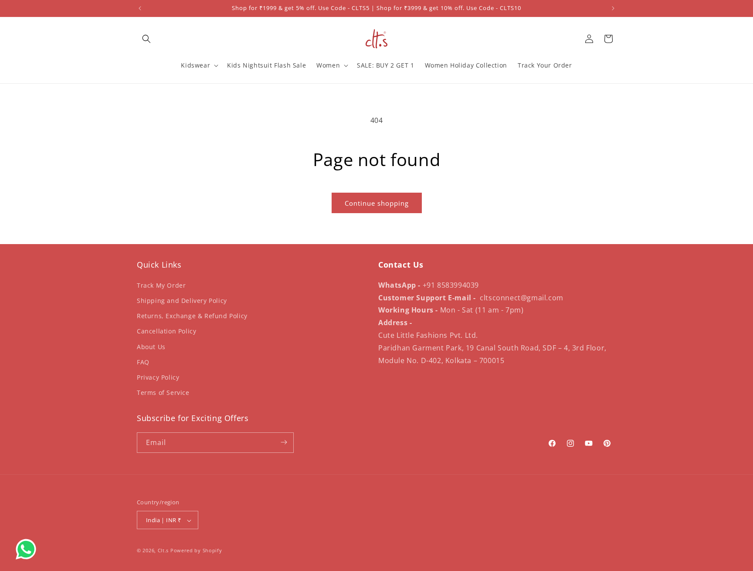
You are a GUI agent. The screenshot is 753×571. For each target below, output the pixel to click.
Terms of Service (163, 392)
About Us (151, 346)
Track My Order (161, 285)
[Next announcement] (613, 8)
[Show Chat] (28, 549)
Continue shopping (377, 203)
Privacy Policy (158, 377)
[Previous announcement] (139, 8)
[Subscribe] (283, 442)
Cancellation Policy (166, 331)
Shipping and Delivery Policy (182, 300)
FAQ (143, 361)
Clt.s (163, 550)
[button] (146, 38)
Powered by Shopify (196, 550)
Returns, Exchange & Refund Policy (192, 316)
